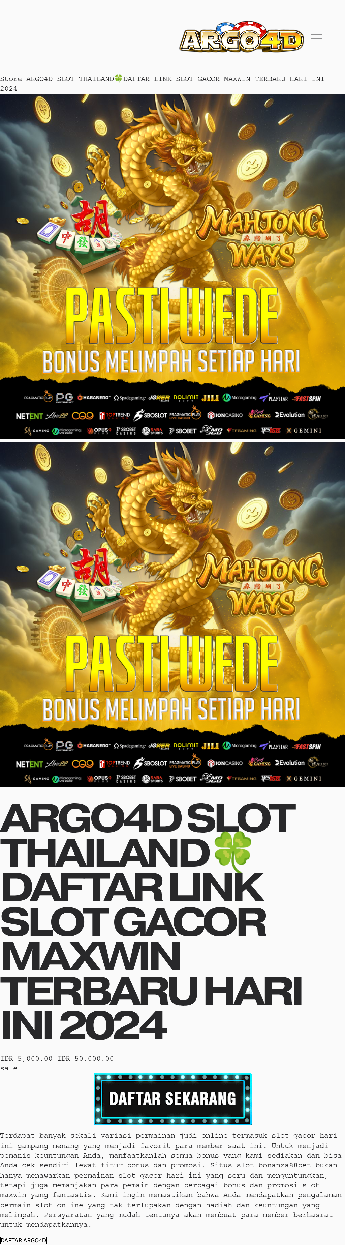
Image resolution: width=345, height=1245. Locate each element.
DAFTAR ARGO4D (23, 1240)
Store (11, 79)
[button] (23, 1240)
